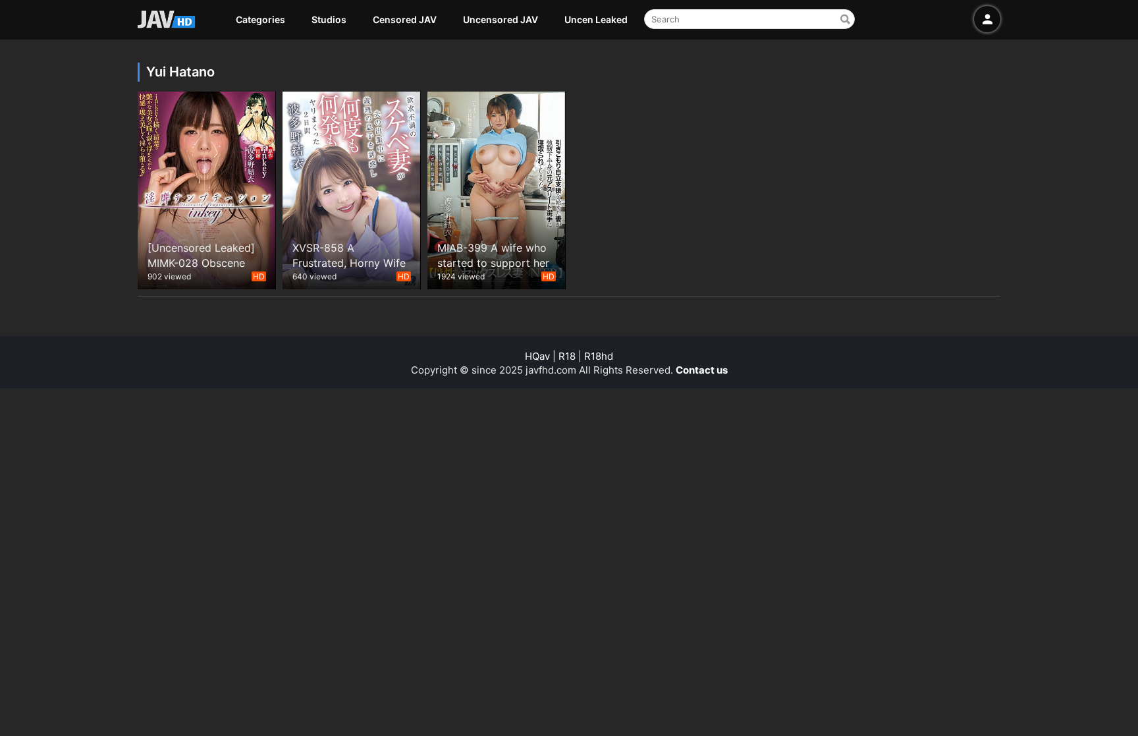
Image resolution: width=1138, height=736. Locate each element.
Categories (260, 19)
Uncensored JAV (500, 19)
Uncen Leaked (596, 19)
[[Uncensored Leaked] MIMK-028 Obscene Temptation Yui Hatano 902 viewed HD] (207, 188)
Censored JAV (405, 19)
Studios (329, 19)
